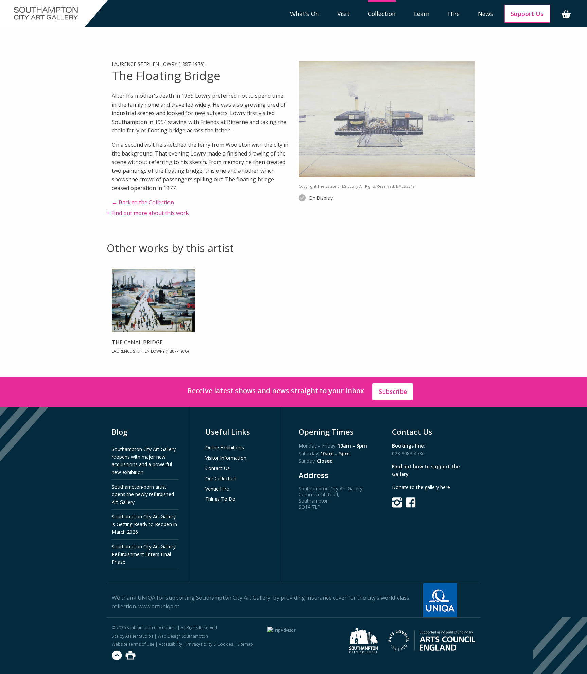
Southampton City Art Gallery (46, 13)
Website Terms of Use (133, 644)
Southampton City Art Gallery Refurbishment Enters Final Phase (144, 554)
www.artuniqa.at (158, 606)
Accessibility (170, 644)
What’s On (304, 14)
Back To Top (117, 655)
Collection (382, 14)
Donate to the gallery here (421, 487)
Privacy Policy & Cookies (209, 644)
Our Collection (220, 478)
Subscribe (393, 391)
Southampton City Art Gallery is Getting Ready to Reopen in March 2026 (144, 524)
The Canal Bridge (137, 342)
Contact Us (217, 468)
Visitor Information (225, 458)
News (485, 14)
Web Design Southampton (183, 636)
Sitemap (245, 644)
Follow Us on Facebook (411, 502)
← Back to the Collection (143, 202)
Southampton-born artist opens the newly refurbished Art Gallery (143, 494)
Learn (422, 14)
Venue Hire (217, 489)
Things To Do (220, 499)
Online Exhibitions (224, 447)
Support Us (527, 14)
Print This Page (130, 655)
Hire (454, 14)
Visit (343, 14)
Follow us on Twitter (397, 502)
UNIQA (146, 597)
